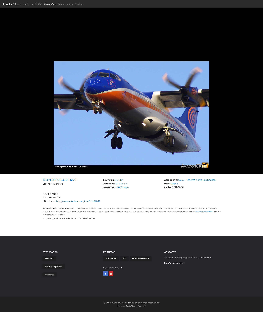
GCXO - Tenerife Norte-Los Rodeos (196, 180)
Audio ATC (37, 4)
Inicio (27, 4)
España (174, 183)
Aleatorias (49, 275)
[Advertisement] (131, 31)
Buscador (49, 258)
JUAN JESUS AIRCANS (59, 180)
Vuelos (78, 4)
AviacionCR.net (11, 4)
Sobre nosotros (65, 4)
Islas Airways (122, 187)
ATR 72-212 (121, 183)
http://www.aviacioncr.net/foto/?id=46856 (78, 201)
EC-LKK (119, 180)
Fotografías (49, 4)
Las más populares (53, 266)
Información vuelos (140, 258)
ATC (124, 258)
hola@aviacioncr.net (204, 211)
